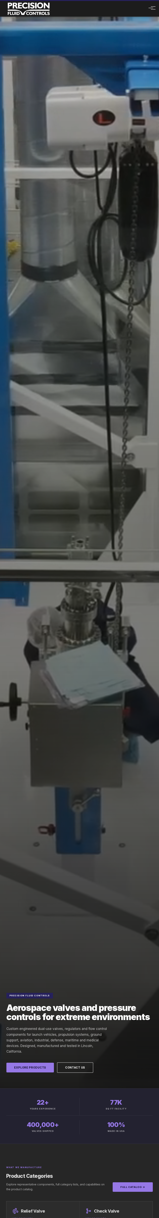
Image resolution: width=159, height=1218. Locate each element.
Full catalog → (132, 1186)
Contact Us (75, 1067)
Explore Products (30, 1067)
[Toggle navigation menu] (148, 8)
